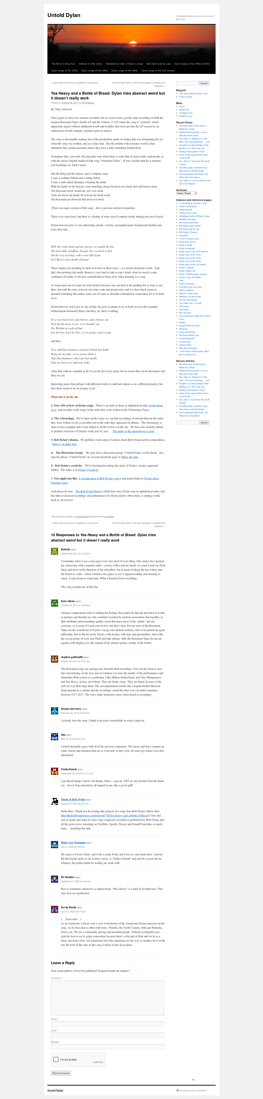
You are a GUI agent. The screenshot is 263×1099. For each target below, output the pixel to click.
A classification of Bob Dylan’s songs (100, 478)
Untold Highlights (186, 338)
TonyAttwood (88, 102)
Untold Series (185, 341)
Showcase (183, 328)
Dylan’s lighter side (187, 270)
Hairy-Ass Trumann (73, 842)
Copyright (183, 235)
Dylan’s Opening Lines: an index (193, 273)
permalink (109, 516)
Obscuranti (183, 309)
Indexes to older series (90, 63)
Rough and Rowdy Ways (189, 325)
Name (54, 1018)
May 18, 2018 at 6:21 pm (73, 738)
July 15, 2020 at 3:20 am (73, 846)
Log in (182, 106)
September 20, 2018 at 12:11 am (77, 773)
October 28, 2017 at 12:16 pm (75, 553)
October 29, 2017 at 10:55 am (75, 605)
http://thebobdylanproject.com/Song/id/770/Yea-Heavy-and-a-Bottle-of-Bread (104, 815)
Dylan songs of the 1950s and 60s (192, 63)
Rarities (182, 322)
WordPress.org (185, 115)
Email (54, 1030)
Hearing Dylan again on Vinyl (192, 151)
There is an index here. (64, 444)
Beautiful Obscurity (187, 219)
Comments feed (185, 112)
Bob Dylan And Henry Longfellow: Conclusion (74, 82)
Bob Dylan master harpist (190, 225)
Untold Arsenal (185, 96)
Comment (56, 977)
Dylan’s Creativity (88, 470)
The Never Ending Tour (63, 63)
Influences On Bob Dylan (190, 296)
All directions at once (188, 212)
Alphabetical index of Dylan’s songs (124, 63)
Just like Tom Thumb (188, 299)
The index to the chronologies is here (133, 431)
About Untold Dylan (188, 206)
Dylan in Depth (185, 244)
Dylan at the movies (187, 241)
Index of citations (186, 290)
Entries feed (184, 109)
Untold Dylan (63, 15)
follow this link (130, 457)
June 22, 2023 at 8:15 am (73, 911)
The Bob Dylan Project (88, 491)
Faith (181, 280)
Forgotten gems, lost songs (190, 286)
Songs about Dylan (187, 331)
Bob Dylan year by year (159, 63)
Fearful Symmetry (186, 283)
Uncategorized (82, 516)
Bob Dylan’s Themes (188, 232)
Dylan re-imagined (187, 248)
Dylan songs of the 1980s (94, 70)
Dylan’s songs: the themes (190, 277)
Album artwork (185, 209)
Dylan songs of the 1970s (64, 70)
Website (55, 1041)
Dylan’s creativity (186, 267)
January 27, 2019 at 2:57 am (75, 803)
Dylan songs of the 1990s (124, 70)
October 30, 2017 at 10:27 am (75, 661)
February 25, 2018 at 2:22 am (75, 712)
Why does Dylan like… (189, 348)
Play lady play (185, 312)
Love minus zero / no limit (190, 302)
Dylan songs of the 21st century (158, 70)
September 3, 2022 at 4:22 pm (75, 881)
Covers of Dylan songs (189, 238)
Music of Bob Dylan (73, 799)
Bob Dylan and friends (188, 222)
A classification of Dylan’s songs (193, 203)
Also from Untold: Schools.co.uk (193, 93)
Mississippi (184, 306)
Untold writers (185, 344)
